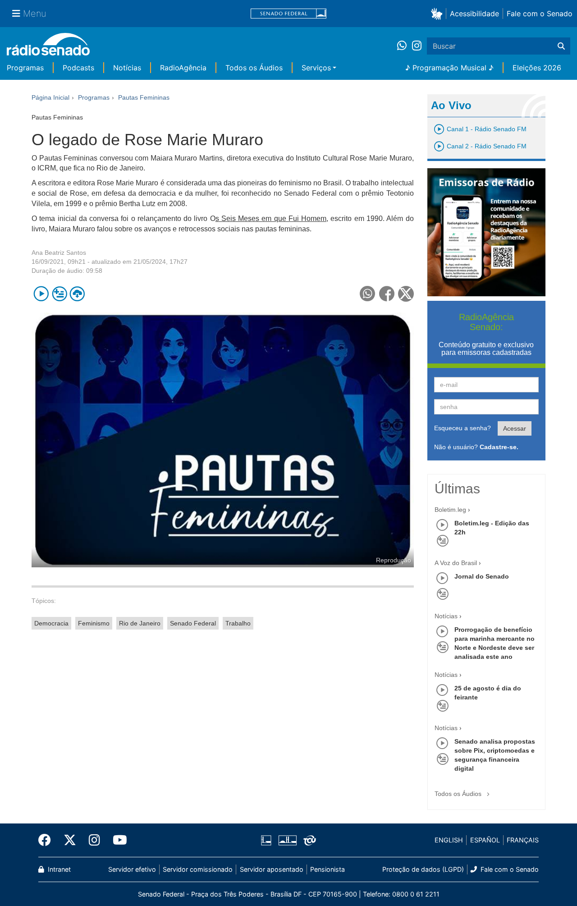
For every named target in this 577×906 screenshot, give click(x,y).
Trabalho (238, 623)
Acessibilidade (474, 13)
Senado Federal (193, 623)
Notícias (127, 67)
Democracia (51, 623)
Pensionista (327, 869)
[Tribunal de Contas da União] (308, 840)
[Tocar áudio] (41, 293)
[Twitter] (69, 840)
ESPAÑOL (485, 840)
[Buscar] (561, 46)
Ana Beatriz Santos (59, 252)
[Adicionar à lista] (59, 293)
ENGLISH (449, 840)
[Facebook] (47, 840)
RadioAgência (183, 67)
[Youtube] (116, 840)
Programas (25, 67)
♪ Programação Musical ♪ (449, 67)
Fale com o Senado (539, 13)
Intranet (58, 869)
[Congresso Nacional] (287, 840)
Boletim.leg (450, 509)
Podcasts (78, 67)
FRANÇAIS (523, 840)
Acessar (514, 428)
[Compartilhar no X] (406, 294)
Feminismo (94, 623)
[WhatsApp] (404, 46)
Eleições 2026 (537, 67)
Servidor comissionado (198, 869)
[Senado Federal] (288, 14)
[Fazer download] (77, 293)
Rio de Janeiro (139, 623)
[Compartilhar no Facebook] (387, 293)
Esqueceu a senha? (462, 428)
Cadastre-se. (499, 447)
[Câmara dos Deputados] (268, 840)
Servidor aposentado (271, 869)
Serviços (316, 67)
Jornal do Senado (481, 576)
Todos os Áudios (254, 67)
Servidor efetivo (132, 869)
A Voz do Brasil (456, 562)
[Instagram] (416, 46)
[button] (438, 13)
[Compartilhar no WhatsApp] (367, 293)
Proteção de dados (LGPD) (423, 869)
